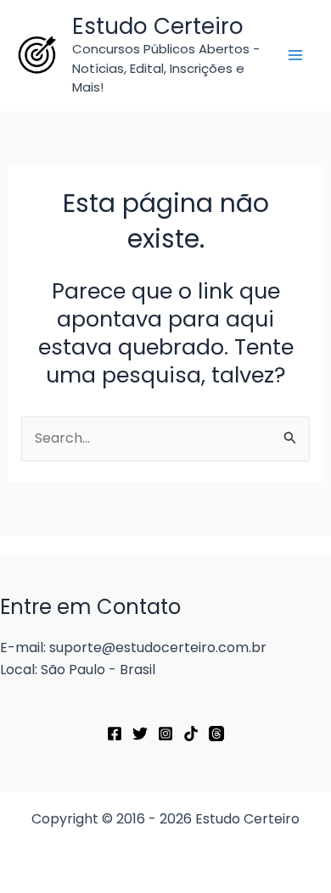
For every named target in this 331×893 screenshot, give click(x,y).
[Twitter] (140, 733)
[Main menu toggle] (295, 55)
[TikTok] (191, 733)
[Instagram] (165, 733)
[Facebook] (114, 733)
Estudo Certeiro (158, 26)
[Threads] (216, 733)
